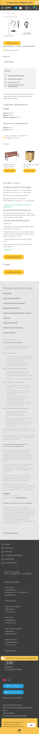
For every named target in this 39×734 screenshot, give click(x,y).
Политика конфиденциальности (12, 705)
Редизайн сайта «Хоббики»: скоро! (19, 3)
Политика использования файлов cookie (15, 716)
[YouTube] (4, 680)
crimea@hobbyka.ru (11, 620)
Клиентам (8, 552)
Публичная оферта (8, 713)
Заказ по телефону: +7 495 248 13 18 (16, 136)
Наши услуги (9, 548)
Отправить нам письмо (12, 138)
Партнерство (9, 559)
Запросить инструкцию (15, 79)
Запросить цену (12, 43)
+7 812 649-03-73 (10, 612)
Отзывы (18, 46)
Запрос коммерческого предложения (14, 303)
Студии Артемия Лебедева (14, 669)
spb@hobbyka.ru (10, 609)
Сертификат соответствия (16, 75)
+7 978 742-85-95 (10, 623)
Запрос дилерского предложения (13, 327)
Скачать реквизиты (13, 257)
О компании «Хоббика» (13, 555)
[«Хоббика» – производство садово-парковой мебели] (8, 7)
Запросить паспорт (14, 82)
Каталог (7, 544)
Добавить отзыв (13, 272)
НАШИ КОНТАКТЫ (11, 651)
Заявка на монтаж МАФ (10, 323)
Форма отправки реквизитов (11, 308)
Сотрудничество (11, 563)
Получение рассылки (9, 332)
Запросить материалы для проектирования (16, 85)
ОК (31, 725)
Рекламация (6, 318)
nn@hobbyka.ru (9, 631)
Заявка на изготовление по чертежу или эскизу (17, 313)
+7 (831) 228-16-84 (10, 634)
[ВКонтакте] (8, 680)
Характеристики (8, 46)
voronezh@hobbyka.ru (11, 642)
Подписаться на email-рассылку (12, 697)
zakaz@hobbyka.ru (21, 498)
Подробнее (7, 249)
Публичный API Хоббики (12, 582)
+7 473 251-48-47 (10, 645)
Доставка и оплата (28, 46)
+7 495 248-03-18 (10, 601)
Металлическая (8, 61)
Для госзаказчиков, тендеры (11, 298)
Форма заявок (7, 293)
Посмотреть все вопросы (10, 533)
